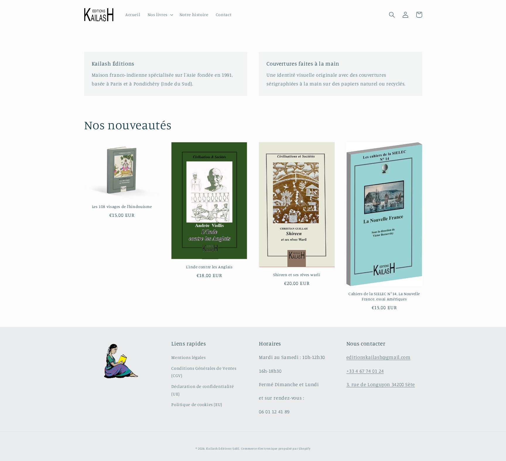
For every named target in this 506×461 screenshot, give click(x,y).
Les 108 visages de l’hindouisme (122, 206)
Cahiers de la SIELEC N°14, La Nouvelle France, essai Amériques (384, 296)
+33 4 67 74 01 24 (365, 371)
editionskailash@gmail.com (378, 357)
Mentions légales (188, 357)
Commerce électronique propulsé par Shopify (276, 448)
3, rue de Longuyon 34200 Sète (380, 384)
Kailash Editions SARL (223, 448)
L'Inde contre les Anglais (209, 266)
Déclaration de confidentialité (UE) (202, 390)
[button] (160, 14)
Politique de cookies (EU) (196, 404)
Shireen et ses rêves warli (296, 274)
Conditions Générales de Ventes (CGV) (203, 372)
